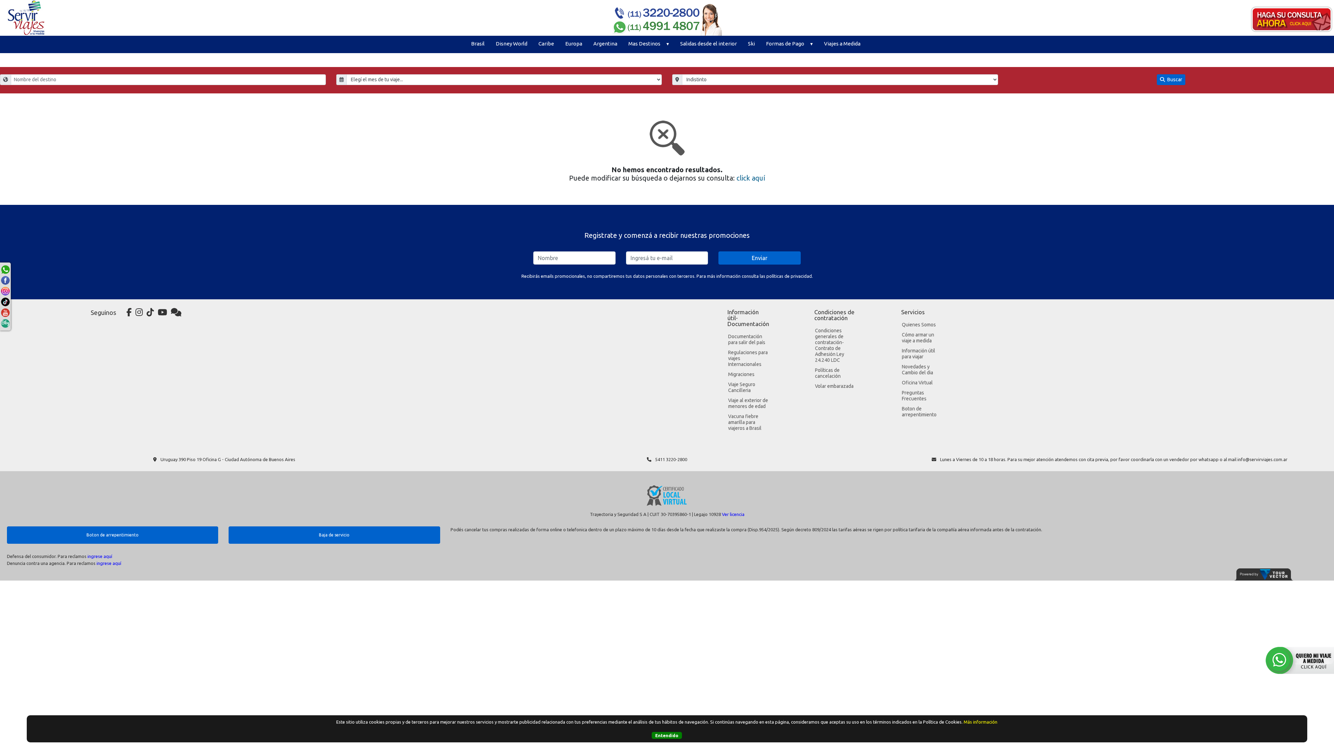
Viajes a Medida (842, 44)
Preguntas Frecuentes (914, 395)
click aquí (750, 178)
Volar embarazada (834, 386)
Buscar (1174, 79)
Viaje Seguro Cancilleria (741, 387)
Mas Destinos (644, 44)
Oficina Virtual (917, 382)
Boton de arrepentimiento (919, 411)
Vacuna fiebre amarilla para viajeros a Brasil (744, 422)
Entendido (666, 735)
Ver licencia (733, 514)
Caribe (546, 44)
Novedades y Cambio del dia (917, 369)
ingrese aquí (100, 556)
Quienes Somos (919, 324)
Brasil (478, 44)
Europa (573, 44)
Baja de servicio (334, 535)
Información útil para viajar (918, 353)
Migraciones (741, 374)
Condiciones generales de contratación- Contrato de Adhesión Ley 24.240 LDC (829, 345)
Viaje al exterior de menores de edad (748, 403)
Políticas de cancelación (828, 373)
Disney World (511, 44)
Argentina (605, 44)
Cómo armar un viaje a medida (918, 337)
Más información (980, 721)
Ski (751, 44)
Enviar (759, 258)
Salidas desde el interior (708, 44)
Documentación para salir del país (746, 339)
